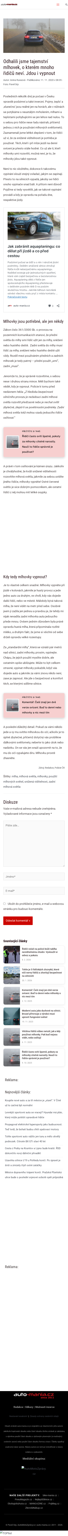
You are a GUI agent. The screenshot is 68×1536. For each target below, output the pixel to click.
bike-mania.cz (50, 1495)
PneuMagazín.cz (23, 1499)
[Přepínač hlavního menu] (58, 4)
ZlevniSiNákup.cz (34, 1508)
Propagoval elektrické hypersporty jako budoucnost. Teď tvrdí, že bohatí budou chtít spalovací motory (33, 1127)
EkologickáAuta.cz (17, 1503)
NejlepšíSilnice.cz (43, 1499)
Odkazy (29, 1407)
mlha (15, 776)
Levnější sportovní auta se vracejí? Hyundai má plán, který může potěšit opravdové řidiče (33, 1115)
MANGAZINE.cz (38, 1503)
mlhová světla (27, 776)
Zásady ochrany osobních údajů (44, 1416)
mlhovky (42, 776)
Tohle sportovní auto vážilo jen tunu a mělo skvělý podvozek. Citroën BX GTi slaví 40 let (32, 1139)
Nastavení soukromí (18, 1416)
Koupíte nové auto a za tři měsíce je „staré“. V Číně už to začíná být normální (33, 1103)
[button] (66, 4)
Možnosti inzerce (44, 1407)
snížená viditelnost (36, 781)
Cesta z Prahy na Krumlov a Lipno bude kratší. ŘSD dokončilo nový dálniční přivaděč (33, 1151)
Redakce (18, 1407)
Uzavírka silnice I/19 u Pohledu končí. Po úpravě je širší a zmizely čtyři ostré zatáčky (32, 1163)
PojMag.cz (54, 1503)
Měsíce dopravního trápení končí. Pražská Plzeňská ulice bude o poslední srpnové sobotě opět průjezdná (34, 1175)
